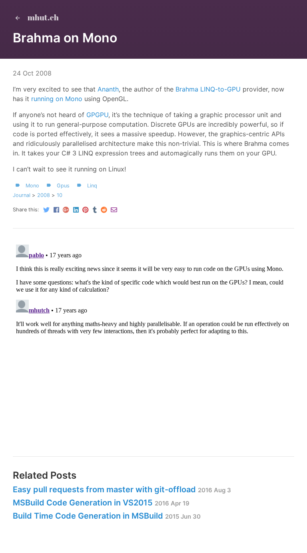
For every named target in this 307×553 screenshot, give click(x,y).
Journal (21, 195)
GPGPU (97, 115)
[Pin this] (86, 211)
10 (59, 195)
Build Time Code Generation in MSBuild (88, 516)
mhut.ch (42, 17)
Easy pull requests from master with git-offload (104, 489)
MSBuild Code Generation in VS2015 (83, 502)
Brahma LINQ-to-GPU (208, 89)
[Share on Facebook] (56, 211)
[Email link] (113, 211)
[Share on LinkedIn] (76, 211)
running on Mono (56, 99)
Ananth (108, 89)
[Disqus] (153, 341)
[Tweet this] (46, 211)
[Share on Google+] (66, 211)
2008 (43, 195)
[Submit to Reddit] (104, 211)
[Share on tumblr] (95, 211)
